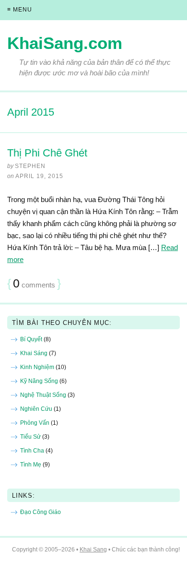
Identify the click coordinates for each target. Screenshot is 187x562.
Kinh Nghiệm (37, 367)
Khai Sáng (33, 353)
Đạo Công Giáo (40, 512)
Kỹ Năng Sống (39, 381)
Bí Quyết (31, 339)
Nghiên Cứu (36, 409)
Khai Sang (93, 549)
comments (34, 283)
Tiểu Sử (30, 436)
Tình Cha (32, 450)
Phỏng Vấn (34, 422)
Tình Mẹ (30, 464)
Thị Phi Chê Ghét (47, 153)
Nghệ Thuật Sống (43, 395)
